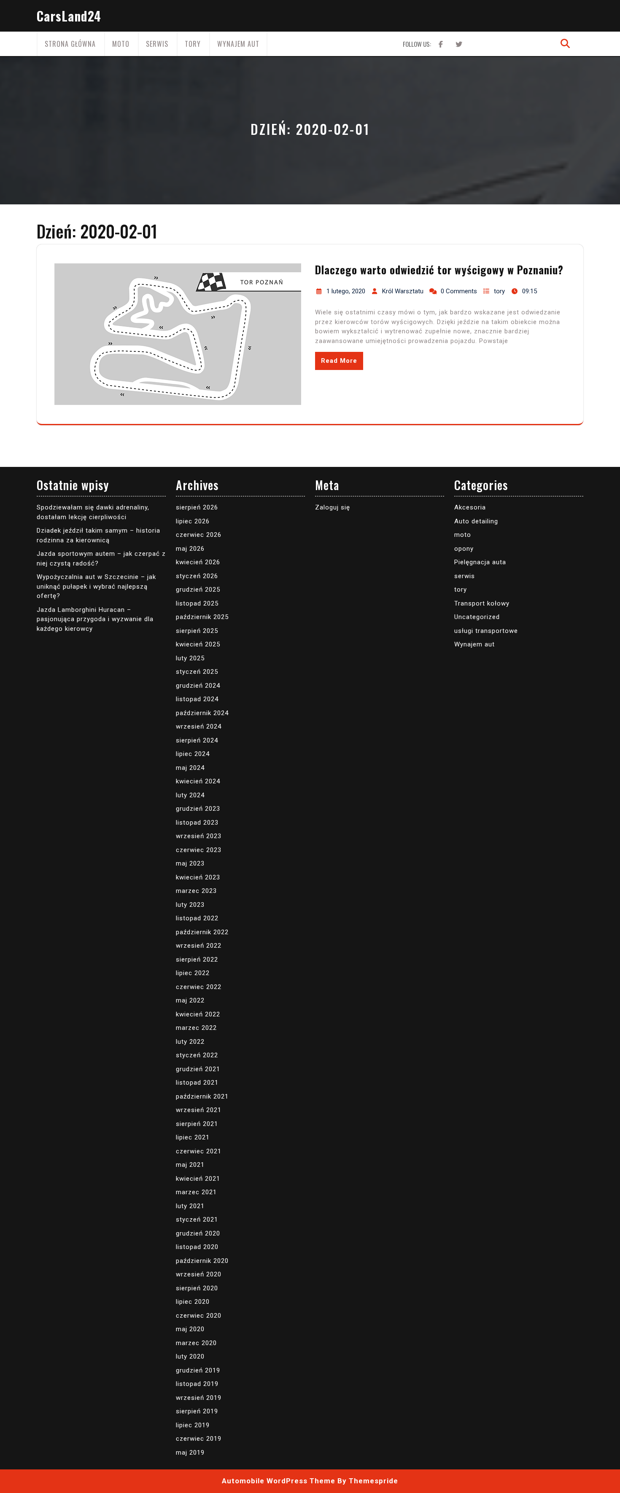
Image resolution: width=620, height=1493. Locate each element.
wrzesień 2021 (198, 1110)
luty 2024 (190, 795)
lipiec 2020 (193, 1301)
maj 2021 (190, 1165)
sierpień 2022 (197, 959)
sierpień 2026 (197, 507)
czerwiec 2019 (198, 1438)
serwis (157, 44)
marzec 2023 (196, 891)
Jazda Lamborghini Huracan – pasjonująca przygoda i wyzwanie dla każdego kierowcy (95, 619)
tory (193, 44)
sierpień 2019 (197, 1411)
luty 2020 (190, 1356)
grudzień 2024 (198, 685)
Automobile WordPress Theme (278, 1481)
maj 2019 (190, 1452)
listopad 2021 (197, 1082)
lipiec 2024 (193, 754)
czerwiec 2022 (198, 987)
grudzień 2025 (198, 589)
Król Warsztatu (402, 291)
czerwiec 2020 (198, 1315)
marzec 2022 (196, 1028)
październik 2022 (202, 932)
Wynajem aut (238, 44)
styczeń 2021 (197, 1219)
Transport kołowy (481, 603)
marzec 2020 (196, 1343)
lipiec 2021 (193, 1137)
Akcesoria (470, 507)
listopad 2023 (197, 822)
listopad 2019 (197, 1384)
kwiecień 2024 (198, 781)
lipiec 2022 (193, 973)
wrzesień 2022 (198, 945)
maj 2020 (190, 1329)
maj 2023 (190, 863)
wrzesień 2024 (198, 726)
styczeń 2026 (197, 576)
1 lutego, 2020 (345, 291)
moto (120, 44)
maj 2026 (190, 548)
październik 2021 (202, 1096)
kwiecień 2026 (198, 562)
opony (464, 548)
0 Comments (459, 291)
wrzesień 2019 (198, 1398)
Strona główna (70, 44)
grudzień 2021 (198, 1069)
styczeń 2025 (197, 671)
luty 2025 (190, 658)
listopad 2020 (197, 1247)
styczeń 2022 (197, 1055)
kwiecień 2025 (198, 644)
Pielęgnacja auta (480, 562)
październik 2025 (202, 617)
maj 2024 (190, 768)
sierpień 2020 (197, 1288)
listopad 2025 (197, 603)
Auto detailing (476, 521)
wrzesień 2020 (198, 1274)
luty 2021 (190, 1206)
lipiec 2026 (193, 521)
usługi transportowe (486, 631)
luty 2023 (190, 905)
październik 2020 (202, 1261)
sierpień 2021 (197, 1124)
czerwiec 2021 (198, 1151)
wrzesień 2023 (198, 836)
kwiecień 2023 (198, 877)
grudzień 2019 (198, 1370)
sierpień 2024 (197, 740)
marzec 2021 (196, 1192)
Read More (339, 361)
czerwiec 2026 (198, 535)
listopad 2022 (197, 918)
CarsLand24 (69, 15)
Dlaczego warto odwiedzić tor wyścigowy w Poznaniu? (439, 269)
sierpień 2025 (197, 631)
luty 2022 (190, 1041)
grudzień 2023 (198, 808)
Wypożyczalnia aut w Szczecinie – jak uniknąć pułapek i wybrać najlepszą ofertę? (96, 586)
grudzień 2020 (198, 1233)
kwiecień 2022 (198, 1014)
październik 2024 (202, 713)
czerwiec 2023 (198, 850)
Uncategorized (477, 617)
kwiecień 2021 (198, 1178)
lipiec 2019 (193, 1425)
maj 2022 (190, 1000)
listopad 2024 (197, 699)
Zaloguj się (332, 507)
